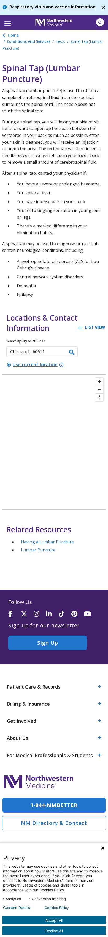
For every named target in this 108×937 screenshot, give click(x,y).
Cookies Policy (57, 907)
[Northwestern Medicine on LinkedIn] (52, 614)
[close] (103, 7)
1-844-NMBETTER (54, 805)
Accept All (54, 920)
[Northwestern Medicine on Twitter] (27, 614)
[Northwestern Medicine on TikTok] (65, 614)
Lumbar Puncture (38, 550)
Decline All (54, 931)
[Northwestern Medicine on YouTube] (90, 614)
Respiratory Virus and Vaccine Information (52, 7)
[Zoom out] (99, 389)
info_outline (61, 364)
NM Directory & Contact (54, 822)
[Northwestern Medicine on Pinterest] (77, 614)
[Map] (54, 442)
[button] (7, 22)
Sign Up (47, 642)
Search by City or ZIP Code (25, 341)
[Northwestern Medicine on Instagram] (40, 614)
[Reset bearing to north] (99, 397)
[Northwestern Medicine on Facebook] (14, 614)
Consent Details (16, 907)
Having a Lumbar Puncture (47, 542)
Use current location (32, 364)
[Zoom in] (99, 382)
